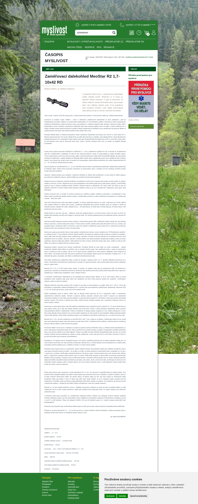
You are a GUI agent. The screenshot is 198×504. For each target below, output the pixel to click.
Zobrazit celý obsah (137, 126)
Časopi (92, 57)
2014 (115, 57)
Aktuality (71, 481)
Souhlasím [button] (110, 496)
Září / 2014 (121, 57)
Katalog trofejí (73, 498)
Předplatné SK (135, 41)
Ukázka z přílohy (133, 120)
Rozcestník (98, 481)
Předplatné (46, 484)
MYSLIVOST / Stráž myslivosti (85, 41)
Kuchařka (97, 484)
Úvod (87, 57)
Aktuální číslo (47, 481)
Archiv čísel (74, 47)
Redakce (109, 47)
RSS (99, 47)
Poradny (71, 484)
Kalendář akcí (73, 487)
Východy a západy (75, 492)
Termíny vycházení (49, 490)
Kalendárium (73, 495)
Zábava (97, 487)
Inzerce (45, 492)
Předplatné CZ (114, 41)
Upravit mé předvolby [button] (138, 496)
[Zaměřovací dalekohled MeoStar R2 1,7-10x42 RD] (57, 112)
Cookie (97, 490)
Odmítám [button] (122, 496)
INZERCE (90, 47)
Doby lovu (72, 490)
